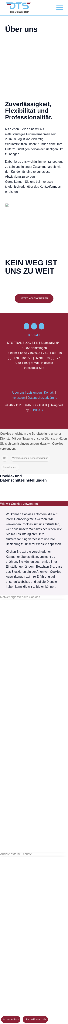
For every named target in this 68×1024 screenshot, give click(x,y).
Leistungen (34, 392)
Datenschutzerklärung (42, 397)
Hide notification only (35, 1019)
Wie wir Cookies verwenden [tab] (19, 503)
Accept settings (11, 1019)
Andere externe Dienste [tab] (16, 854)
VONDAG (36, 410)
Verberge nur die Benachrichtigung (30, 458)
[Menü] (58, 7)
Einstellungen (10, 467)
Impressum (18, 397)
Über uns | (19, 392)
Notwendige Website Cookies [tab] (20, 597)
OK (4, 458)
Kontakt (49, 392)
